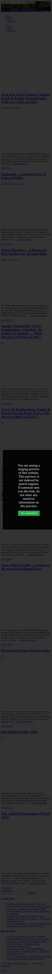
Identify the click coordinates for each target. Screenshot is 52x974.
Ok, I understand (29, 513)
